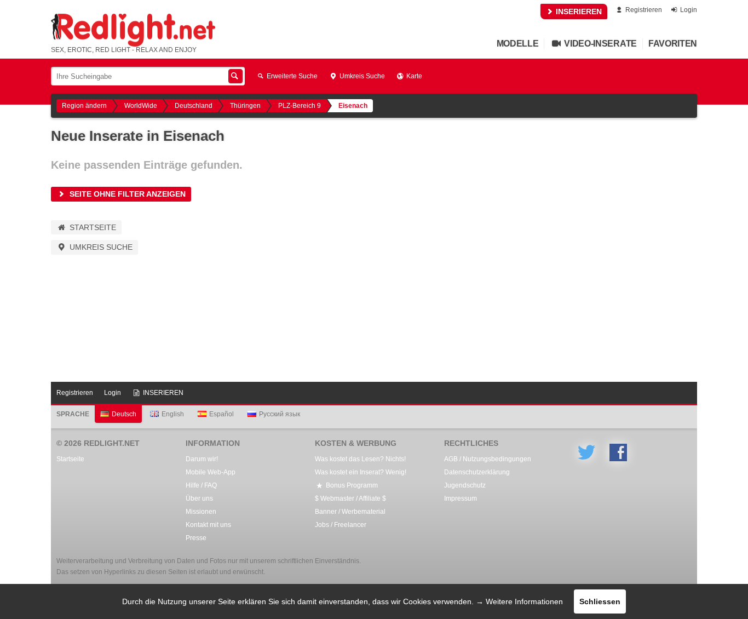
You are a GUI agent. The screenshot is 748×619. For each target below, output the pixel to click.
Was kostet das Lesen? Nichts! (360, 459)
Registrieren (643, 10)
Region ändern (84, 106)
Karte (413, 76)
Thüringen (245, 106)
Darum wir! (202, 459)
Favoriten (672, 43)
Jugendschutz (465, 485)
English (173, 414)
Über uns (199, 498)
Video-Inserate (599, 43)
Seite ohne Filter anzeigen (126, 194)
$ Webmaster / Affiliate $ (350, 498)
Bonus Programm (351, 485)
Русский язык (279, 414)
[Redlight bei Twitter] (586, 452)
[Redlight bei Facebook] (618, 452)
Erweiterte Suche (291, 76)
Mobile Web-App (210, 472)
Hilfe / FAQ (201, 485)
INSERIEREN (578, 11)
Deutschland (193, 106)
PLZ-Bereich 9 (299, 106)
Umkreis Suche (361, 76)
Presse (196, 538)
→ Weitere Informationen (519, 601)
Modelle (518, 43)
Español (221, 414)
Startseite (91, 227)
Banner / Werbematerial (350, 511)
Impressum (460, 498)
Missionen (201, 511)
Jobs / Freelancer (340, 525)
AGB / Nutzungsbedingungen (487, 459)
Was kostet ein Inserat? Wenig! (360, 472)
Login (687, 10)
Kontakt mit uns (208, 525)
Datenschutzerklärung (477, 472)
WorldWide (140, 106)
